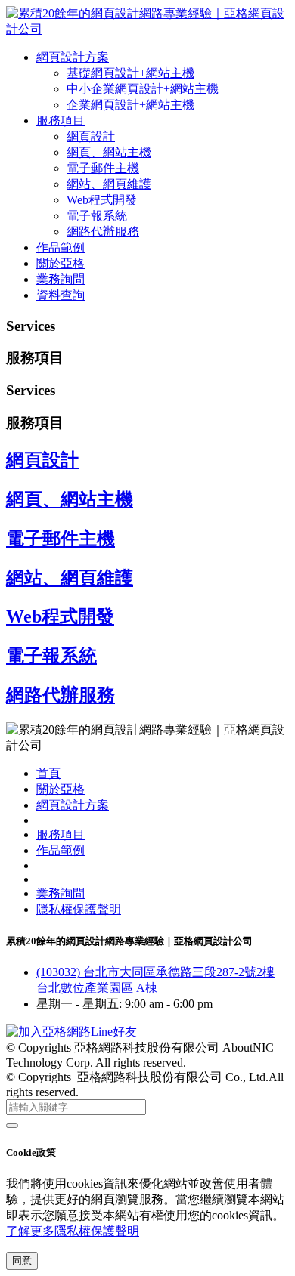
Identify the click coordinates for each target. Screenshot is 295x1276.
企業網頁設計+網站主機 (130, 104)
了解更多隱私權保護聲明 (72, 1231)
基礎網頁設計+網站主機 (130, 72)
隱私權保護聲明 (78, 909)
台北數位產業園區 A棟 (96, 987)
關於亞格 (60, 263)
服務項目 (60, 120)
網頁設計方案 (72, 57)
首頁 (48, 773)
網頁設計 (91, 136)
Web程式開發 (102, 199)
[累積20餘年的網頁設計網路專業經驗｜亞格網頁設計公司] (147, 29)
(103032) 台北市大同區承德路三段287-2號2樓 (155, 971)
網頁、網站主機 (109, 152)
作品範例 (60, 247)
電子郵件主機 (103, 168)
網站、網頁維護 (109, 184)
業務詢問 (60, 279)
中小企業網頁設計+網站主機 (143, 88)
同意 (22, 1260)
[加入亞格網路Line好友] (71, 1031)
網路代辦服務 (103, 231)
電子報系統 (97, 215)
